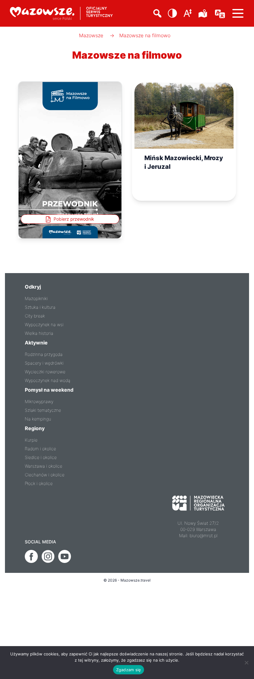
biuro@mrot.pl (203, 535)
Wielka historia (39, 333)
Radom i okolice (40, 448)
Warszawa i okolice (43, 466)
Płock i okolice (39, 483)
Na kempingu (38, 418)
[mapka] (204, 13)
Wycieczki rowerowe (45, 371)
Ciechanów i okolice (44, 474)
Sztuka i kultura (40, 307)
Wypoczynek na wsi (44, 324)
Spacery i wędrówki (44, 363)
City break (35, 315)
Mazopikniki (36, 298)
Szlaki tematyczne (43, 410)
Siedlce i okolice (41, 457)
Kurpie (31, 440)
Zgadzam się (128, 669)
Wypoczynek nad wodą (47, 380)
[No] (246, 662)
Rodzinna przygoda (44, 354)
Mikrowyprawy (39, 401)
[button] (172, 13)
